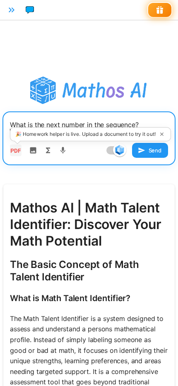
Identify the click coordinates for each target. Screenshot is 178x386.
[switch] (120, 150)
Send (155, 150)
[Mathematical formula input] (48, 150)
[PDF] (16, 150)
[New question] (30, 10)
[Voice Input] (62, 150)
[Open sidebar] (11, 10)
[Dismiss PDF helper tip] (162, 134)
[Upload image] (33, 150)
